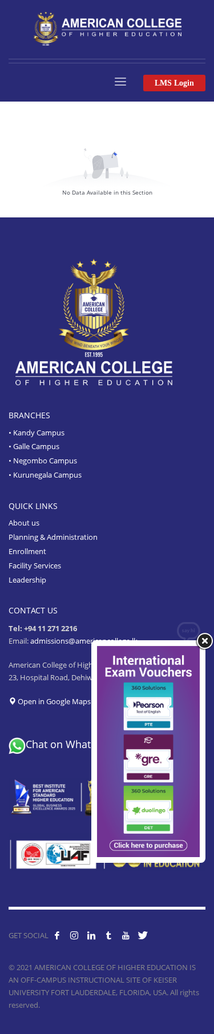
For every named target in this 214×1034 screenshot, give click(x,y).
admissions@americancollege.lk (84, 641)
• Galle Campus (34, 446)
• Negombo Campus (43, 460)
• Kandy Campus (36, 432)
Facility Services (35, 565)
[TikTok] (108, 935)
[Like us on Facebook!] (57, 935)
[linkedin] (91, 935)
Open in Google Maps (53, 701)
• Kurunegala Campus (45, 475)
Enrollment (27, 551)
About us (24, 523)
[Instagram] (74, 935)
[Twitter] (142, 935)
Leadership (27, 580)
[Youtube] (125, 935)
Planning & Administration (53, 537)
